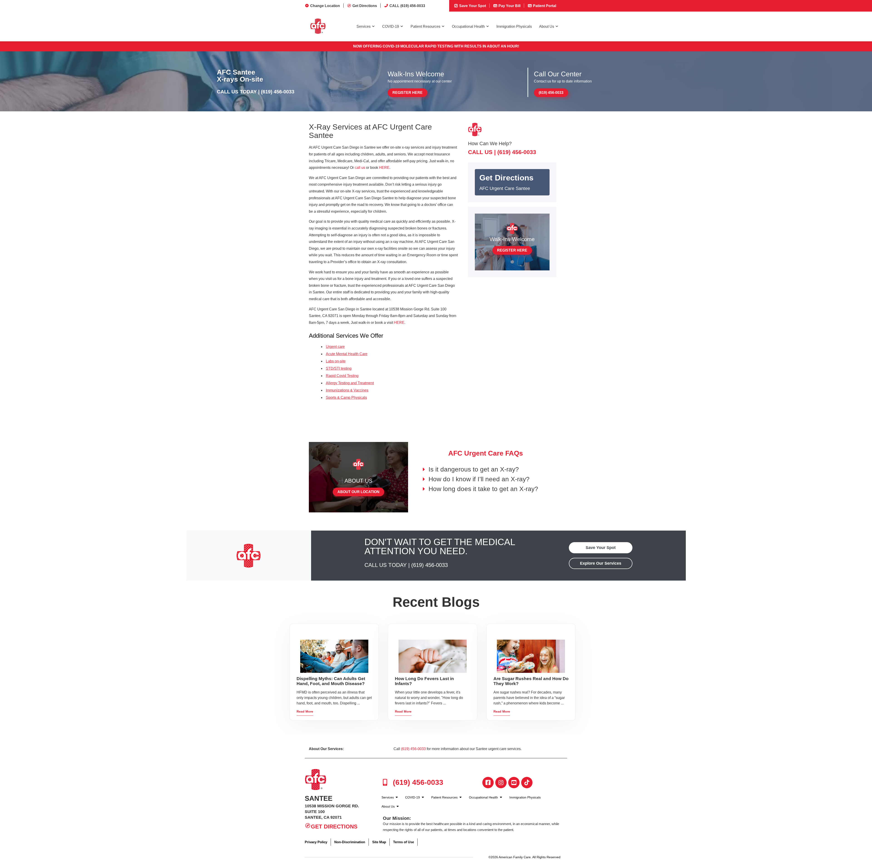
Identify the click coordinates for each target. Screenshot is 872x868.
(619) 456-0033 (277, 92)
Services (364, 26)
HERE (384, 168)
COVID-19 (390, 26)
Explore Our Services (600, 563)
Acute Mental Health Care (346, 354)
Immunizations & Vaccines (347, 390)
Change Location (325, 6)
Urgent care (335, 347)
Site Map (379, 842)
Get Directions (364, 6)
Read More (305, 711)
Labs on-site (336, 361)
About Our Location (358, 492)
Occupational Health (468, 26)
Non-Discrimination (349, 842)
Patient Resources (425, 26)
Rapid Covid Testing (342, 376)
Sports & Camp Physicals (346, 397)
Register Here (407, 93)
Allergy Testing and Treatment (350, 383)
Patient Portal (544, 6)
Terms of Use (403, 842)
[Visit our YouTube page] (514, 782)
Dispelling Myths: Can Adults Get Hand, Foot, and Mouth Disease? (331, 681)
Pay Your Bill (509, 6)
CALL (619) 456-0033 (407, 6)
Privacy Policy (316, 842)
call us (360, 168)
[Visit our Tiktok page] (527, 782)
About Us (546, 26)
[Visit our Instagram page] (501, 782)
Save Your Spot (472, 6)
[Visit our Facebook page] (488, 782)
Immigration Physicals (514, 26)
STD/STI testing (339, 368)
